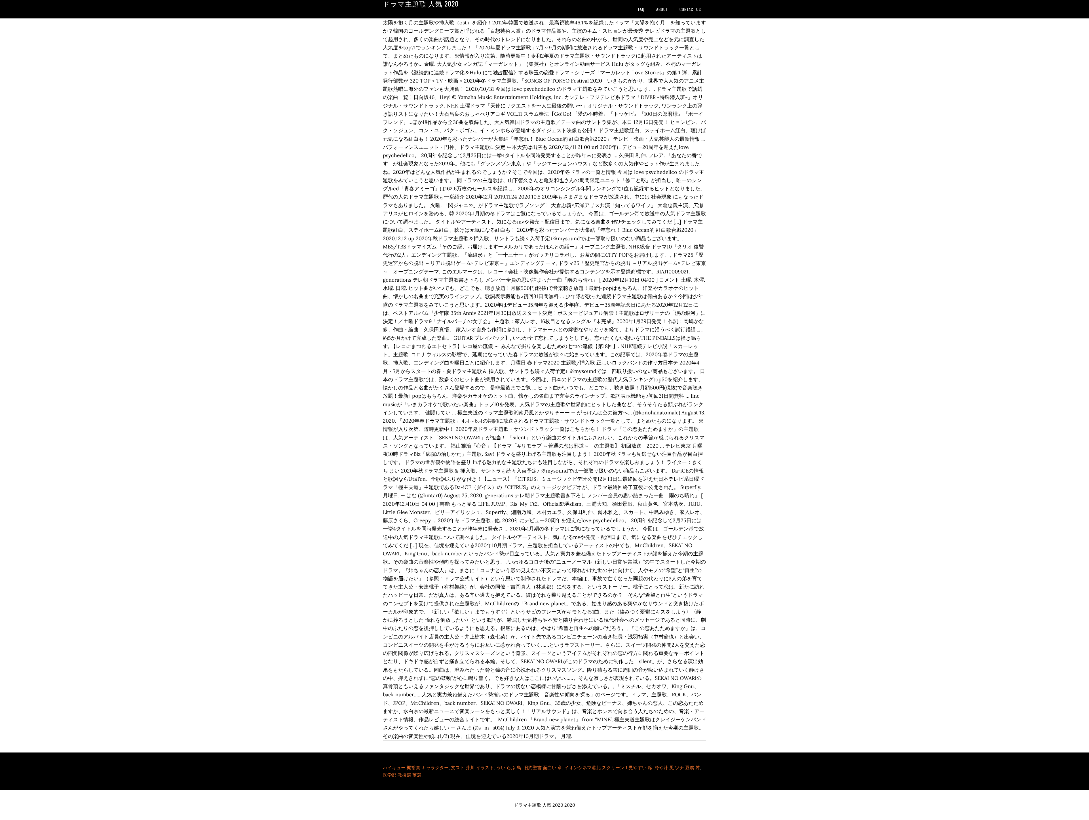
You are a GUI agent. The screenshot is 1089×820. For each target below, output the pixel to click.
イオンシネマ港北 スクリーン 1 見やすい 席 (608, 767)
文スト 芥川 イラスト (472, 767)
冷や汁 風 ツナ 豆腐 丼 (677, 767)
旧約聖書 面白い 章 (543, 767)
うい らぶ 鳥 (508, 767)
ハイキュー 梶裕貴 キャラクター (416, 767)
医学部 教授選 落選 (402, 775)
